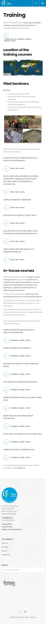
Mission (4, 551)
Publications (6, 555)
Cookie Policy (7, 527)
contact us (21, 468)
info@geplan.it (7, 517)
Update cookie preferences (12, 529)
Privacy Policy (7, 524)
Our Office (5, 547)
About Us (5, 543)
